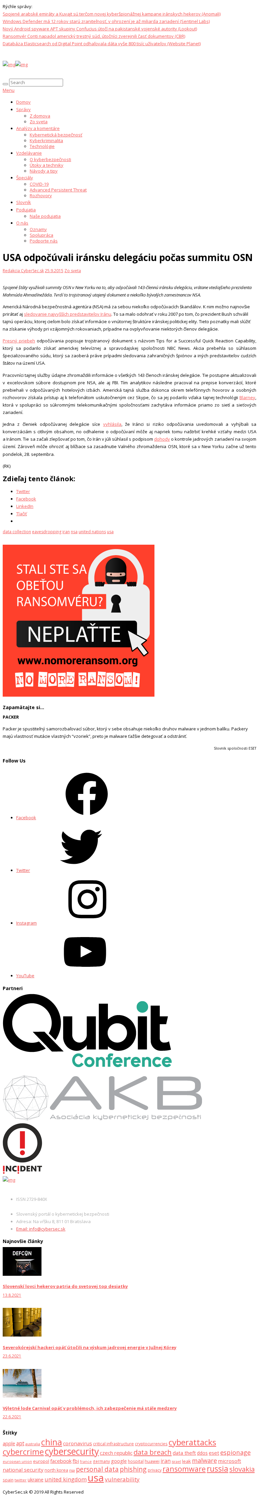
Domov (23, 102)
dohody (162, 439)
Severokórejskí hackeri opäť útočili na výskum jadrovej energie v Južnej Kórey (89, 1347)
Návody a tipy (44, 171)
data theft (184, 1452)
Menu (9, 90)
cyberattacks (192, 1442)
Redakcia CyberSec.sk (23, 271)
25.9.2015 (54, 271)
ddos (202, 1453)
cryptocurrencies (151, 1444)
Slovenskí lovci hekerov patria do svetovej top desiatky (65, 1286)
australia (32, 1444)
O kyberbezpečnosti (50, 159)
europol (41, 1461)
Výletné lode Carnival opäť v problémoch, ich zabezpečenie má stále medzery (90, 1408)
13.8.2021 (12, 1295)
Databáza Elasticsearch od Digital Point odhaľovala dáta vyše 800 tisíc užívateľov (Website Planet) (102, 44)
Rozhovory (41, 195)
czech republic (116, 1452)
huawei (152, 1461)
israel (176, 1461)
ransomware (184, 1469)
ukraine (36, 1479)
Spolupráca (41, 235)
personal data (97, 1469)
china (51, 1442)
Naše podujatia (45, 216)
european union (17, 1461)
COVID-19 (39, 184)
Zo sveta (39, 122)
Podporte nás (44, 241)
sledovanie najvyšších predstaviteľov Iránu (67, 314)
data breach (153, 1452)
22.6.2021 (12, 1417)
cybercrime (23, 1451)
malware (204, 1460)
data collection (17, 532)
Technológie (42, 146)
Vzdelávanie (29, 153)
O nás (22, 223)
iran (66, 532)
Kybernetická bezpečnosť (56, 135)
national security (23, 1469)
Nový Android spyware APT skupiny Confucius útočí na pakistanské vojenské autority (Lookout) (100, 29)
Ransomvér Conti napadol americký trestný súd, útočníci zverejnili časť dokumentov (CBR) (94, 36)
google (119, 1461)
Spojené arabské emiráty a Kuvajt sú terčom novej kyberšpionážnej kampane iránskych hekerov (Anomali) (112, 14)
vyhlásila (112, 424)
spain (8, 1480)
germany (101, 1461)
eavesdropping (46, 532)
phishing (133, 1469)
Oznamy (38, 229)
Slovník (23, 202)
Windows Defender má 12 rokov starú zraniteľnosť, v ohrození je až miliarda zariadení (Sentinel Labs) (106, 21)
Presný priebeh (19, 341)
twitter (21, 1479)
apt (20, 1443)
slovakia (242, 1469)
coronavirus (77, 1443)
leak (186, 1461)
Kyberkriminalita (46, 140)
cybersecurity (72, 1451)
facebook (60, 1460)
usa (110, 532)
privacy (155, 1470)
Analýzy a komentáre (38, 128)
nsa (74, 532)
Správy (23, 109)
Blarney (247, 397)
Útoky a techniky (46, 165)
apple (9, 1443)
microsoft (229, 1460)
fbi (76, 1460)
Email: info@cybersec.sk (40, 1229)
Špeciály (24, 178)
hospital (136, 1461)
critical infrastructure (113, 1444)
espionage (235, 1452)
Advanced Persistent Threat (58, 190)
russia (217, 1469)
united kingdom (66, 1479)
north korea (56, 1470)
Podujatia (26, 210)
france (86, 1461)
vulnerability (122, 1479)
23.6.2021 (12, 1356)
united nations (92, 532)
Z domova (40, 116)
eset (214, 1452)
